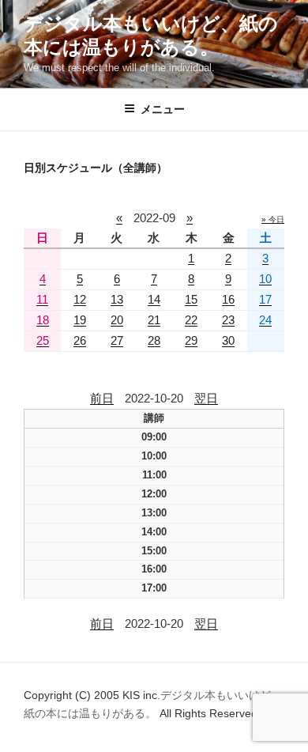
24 (265, 320)
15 (191, 299)
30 (228, 340)
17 (265, 299)
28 (154, 340)
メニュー (163, 109)
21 (154, 320)
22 (191, 320)
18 (42, 320)
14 (154, 299)
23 (228, 320)
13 (117, 299)
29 (191, 340)
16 (228, 299)
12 (79, 299)
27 (117, 340)
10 (265, 278)
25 (42, 340)
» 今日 (272, 219)
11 (42, 299)
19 (79, 320)
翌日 (206, 398)
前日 (102, 398)
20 (117, 320)
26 (79, 340)
